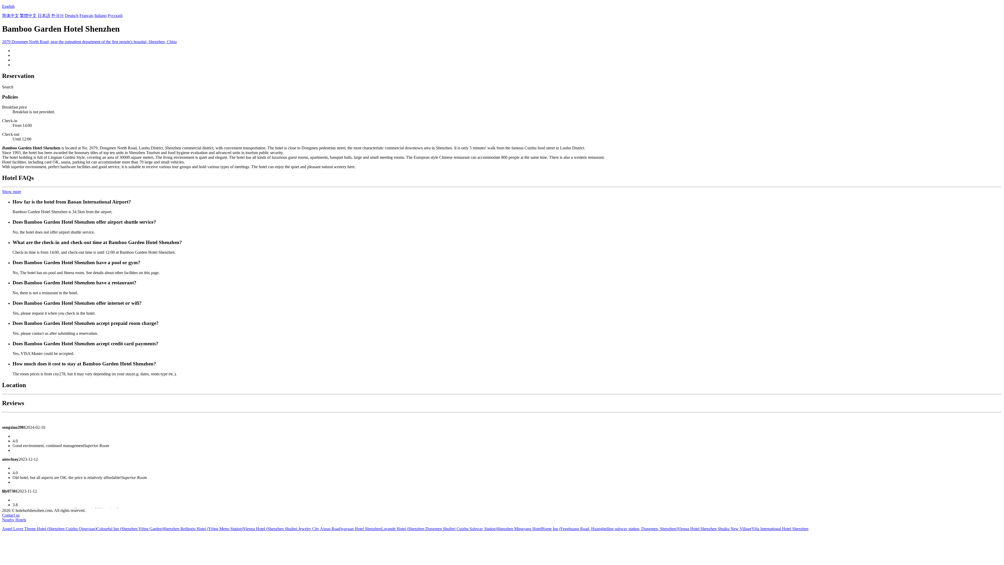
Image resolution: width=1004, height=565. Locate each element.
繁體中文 (28, 15)
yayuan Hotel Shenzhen (361, 529)
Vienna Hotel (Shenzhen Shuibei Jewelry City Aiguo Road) (292, 529)
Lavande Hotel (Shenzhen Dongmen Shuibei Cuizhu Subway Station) (439, 529)
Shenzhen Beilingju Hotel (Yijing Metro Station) (203, 529)
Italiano (100, 15)
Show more (11, 191)
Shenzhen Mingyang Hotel (519, 529)
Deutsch (71, 15)
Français (86, 15)
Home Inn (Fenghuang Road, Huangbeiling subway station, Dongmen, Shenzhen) (609, 529)
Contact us (11, 515)
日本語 (44, 15)
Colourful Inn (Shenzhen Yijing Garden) (129, 529)
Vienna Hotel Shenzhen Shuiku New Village (714, 529)
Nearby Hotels (14, 520)
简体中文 (10, 15)
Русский (115, 15)
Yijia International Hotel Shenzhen (779, 529)
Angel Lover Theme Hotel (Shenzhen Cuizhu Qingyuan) (49, 529)
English (8, 6)
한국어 (57, 15)
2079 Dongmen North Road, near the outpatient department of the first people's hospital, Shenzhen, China (89, 41)
